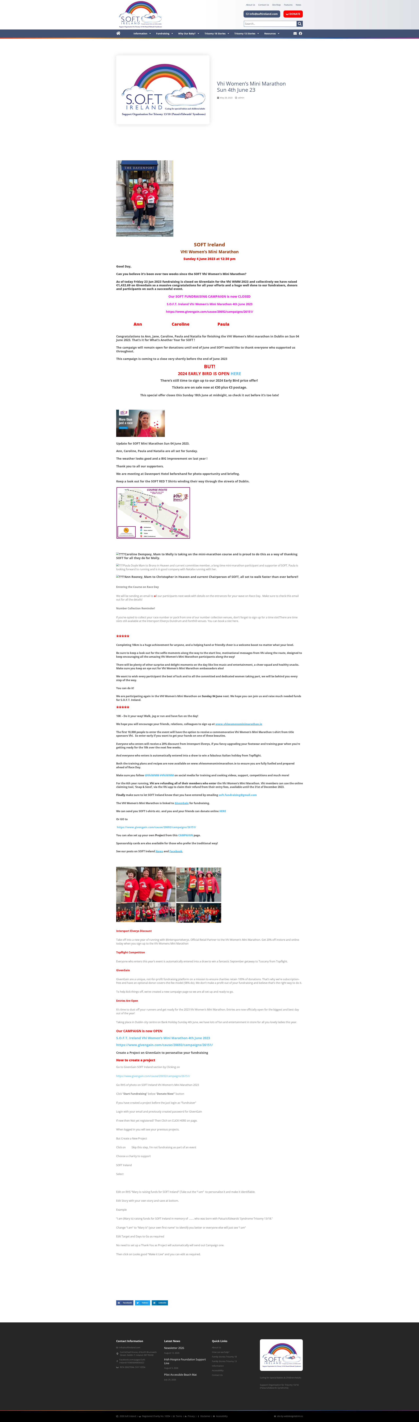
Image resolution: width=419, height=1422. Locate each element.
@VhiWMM (152, 775)
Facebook (175, 851)
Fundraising (162, 33)
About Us (250, 4)
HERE (236, 373)
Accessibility (218, 1370)
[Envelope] (295, 33)
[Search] (300, 24)
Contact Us (263, 4)
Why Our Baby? (187, 33)
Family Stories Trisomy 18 (224, 1356)
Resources (270, 33)
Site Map (276, 4)
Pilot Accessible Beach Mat (180, 1374)
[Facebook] (300, 33)
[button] (124, 1303)
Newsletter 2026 (174, 1348)
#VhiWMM (167, 775)
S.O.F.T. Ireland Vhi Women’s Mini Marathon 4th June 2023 (163, 1038)
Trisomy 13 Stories (244, 33)
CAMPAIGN (185, 835)
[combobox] (270, 24)
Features (288, 4)
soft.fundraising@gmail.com (238, 795)
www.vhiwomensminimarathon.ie (238, 724)
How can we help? (220, 1352)
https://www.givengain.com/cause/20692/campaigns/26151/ (156, 827)
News (298, 4)
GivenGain (182, 803)
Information (140, 33)
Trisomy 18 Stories (215, 33)
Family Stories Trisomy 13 (224, 1361)
